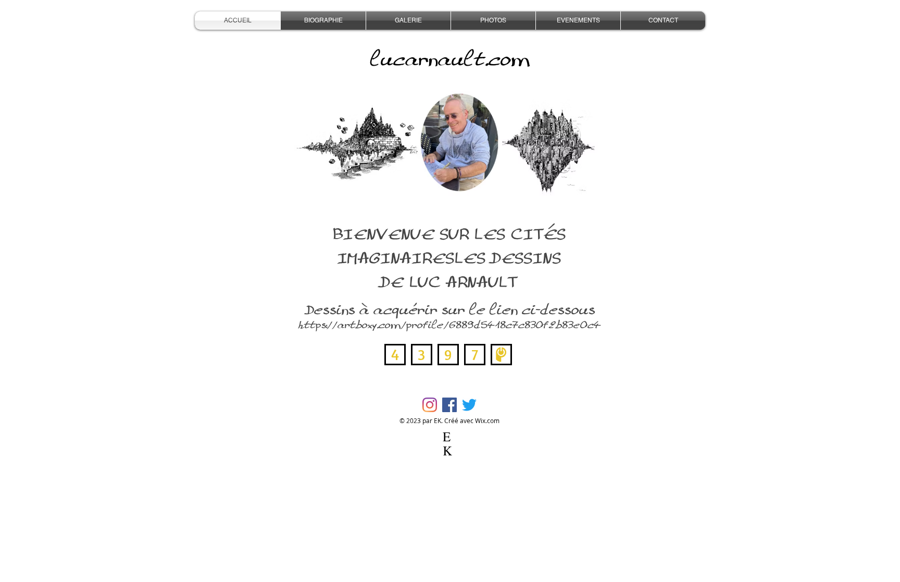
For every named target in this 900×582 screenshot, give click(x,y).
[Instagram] (429, 405)
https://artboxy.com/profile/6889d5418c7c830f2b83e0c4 (449, 325)
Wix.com (487, 420)
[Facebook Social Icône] (449, 405)
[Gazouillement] (469, 405)
